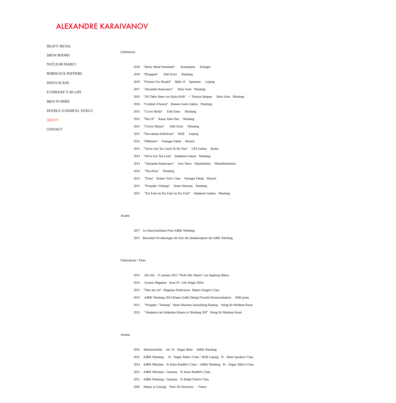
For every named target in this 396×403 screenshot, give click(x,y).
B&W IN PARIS (58, 101)
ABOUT (52, 120)
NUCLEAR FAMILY (61, 64)
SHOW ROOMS (58, 55)
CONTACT (54, 129)
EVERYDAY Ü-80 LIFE (64, 92)
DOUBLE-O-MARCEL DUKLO (70, 111)
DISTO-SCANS (58, 83)
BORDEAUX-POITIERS (64, 73)
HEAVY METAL (59, 46)
